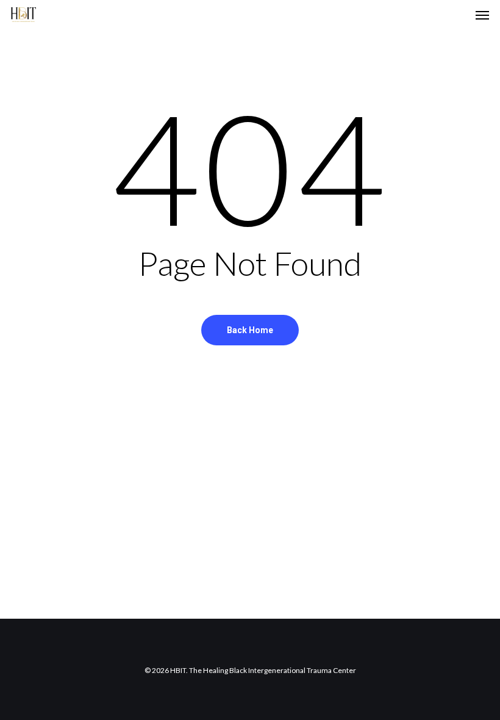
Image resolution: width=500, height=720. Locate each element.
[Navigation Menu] (482, 15)
